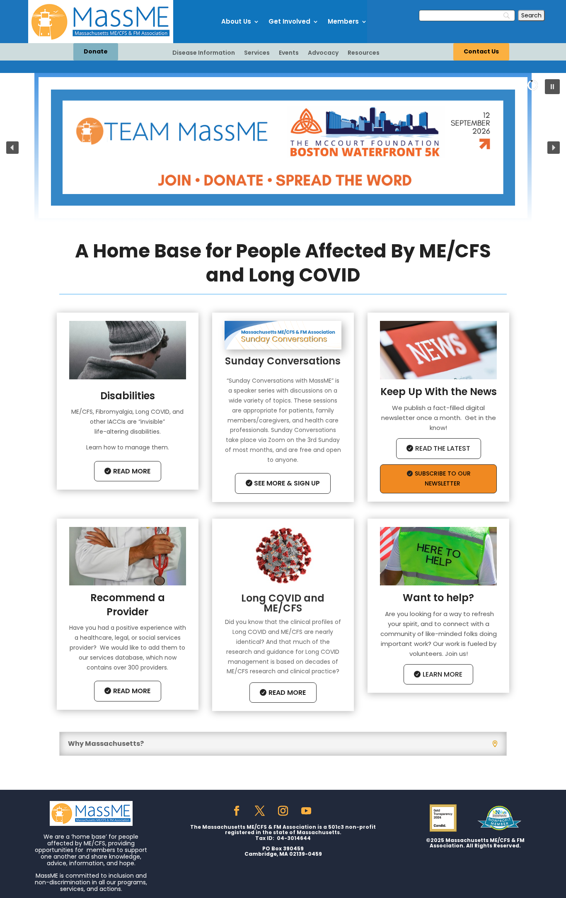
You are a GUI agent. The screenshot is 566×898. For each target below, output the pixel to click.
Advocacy (323, 53)
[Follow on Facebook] (237, 811)
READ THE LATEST (442, 448)
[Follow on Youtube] (306, 811)
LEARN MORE (442, 674)
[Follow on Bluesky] (329, 811)
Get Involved (289, 21)
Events (289, 53)
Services (257, 53)
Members (343, 21)
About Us (236, 21)
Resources (364, 53)
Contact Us (481, 51)
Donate (96, 51)
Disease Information (203, 53)
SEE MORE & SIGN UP (287, 483)
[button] (552, 86)
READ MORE (131, 471)
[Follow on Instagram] (283, 811)
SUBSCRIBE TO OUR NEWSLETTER (443, 478)
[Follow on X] (260, 811)
